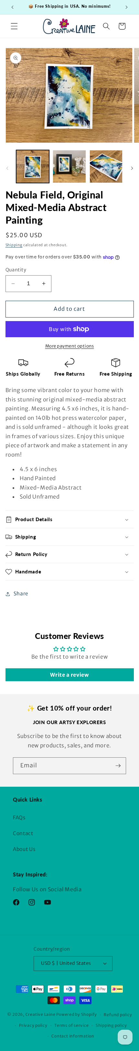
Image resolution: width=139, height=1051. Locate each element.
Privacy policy (33, 1025)
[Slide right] (132, 168)
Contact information (72, 1036)
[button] (14, 26)
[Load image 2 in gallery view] (69, 166)
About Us (24, 849)
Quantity (16, 270)
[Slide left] (7, 168)
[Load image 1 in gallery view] (32, 166)
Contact (23, 833)
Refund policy (118, 1014)
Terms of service (71, 1025)
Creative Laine (41, 1014)
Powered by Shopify (76, 1014)
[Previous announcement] (12, 7)
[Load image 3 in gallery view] (106, 166)
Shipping (14, 245)
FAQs (19, 817)
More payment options (69, 346)
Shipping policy (111, 1025)
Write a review (69, 675)
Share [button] (21, 594)
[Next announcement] (127, 7)
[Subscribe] (118, 765)
